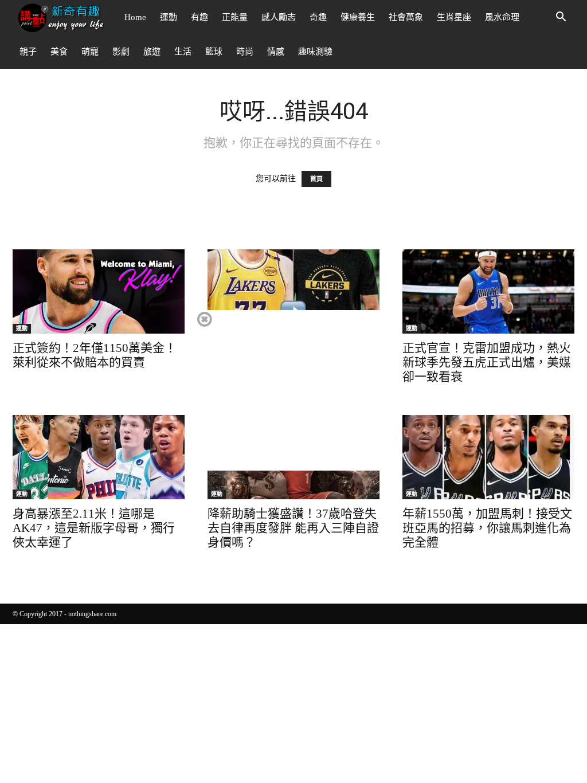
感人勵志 (278, 17)
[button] (560, 18)
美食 (59, 51)
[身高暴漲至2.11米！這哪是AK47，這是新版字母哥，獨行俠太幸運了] (99, 457)
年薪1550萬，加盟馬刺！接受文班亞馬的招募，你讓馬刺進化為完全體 (487, 528)
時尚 (244, 51)
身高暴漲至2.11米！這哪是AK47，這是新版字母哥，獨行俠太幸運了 (94, 528)
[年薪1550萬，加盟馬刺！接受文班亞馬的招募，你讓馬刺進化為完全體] (488, 457)
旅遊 (152, 51)
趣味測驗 (315, 51)
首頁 (316, 178)
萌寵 (90, 51)
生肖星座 (454, 17)
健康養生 (358, 17)
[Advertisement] (293, 390)
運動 (168, 17)
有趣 (199, 17)
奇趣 (318, 17)
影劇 (121, 51)
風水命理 (502, 17)
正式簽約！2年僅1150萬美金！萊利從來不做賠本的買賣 (95, 355)
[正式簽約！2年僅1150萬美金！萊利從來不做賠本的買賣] (99, 291)
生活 (182, 51)
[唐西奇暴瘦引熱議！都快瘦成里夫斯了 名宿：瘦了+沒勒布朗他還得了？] (293, 291)
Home (135, 17)
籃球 (213, 51)
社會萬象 (406, 17)
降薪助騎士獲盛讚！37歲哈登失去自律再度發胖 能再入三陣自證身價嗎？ (293, 528)
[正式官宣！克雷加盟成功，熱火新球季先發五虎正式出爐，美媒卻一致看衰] (488, 291)
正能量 (235, 17)
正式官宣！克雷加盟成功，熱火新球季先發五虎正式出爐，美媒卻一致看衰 (486, 362)
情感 (275, 51)
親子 (28, 51)
